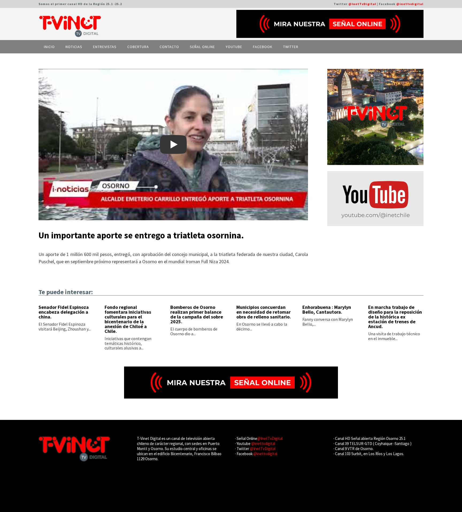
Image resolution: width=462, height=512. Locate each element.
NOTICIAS (74, 46)
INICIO (49, 46)
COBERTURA (138, 46)
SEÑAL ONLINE (202, 46)
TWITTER (290, 46)
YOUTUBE (234, 46)
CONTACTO (169, 46)
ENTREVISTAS (105, 46)
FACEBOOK (262, 46)
